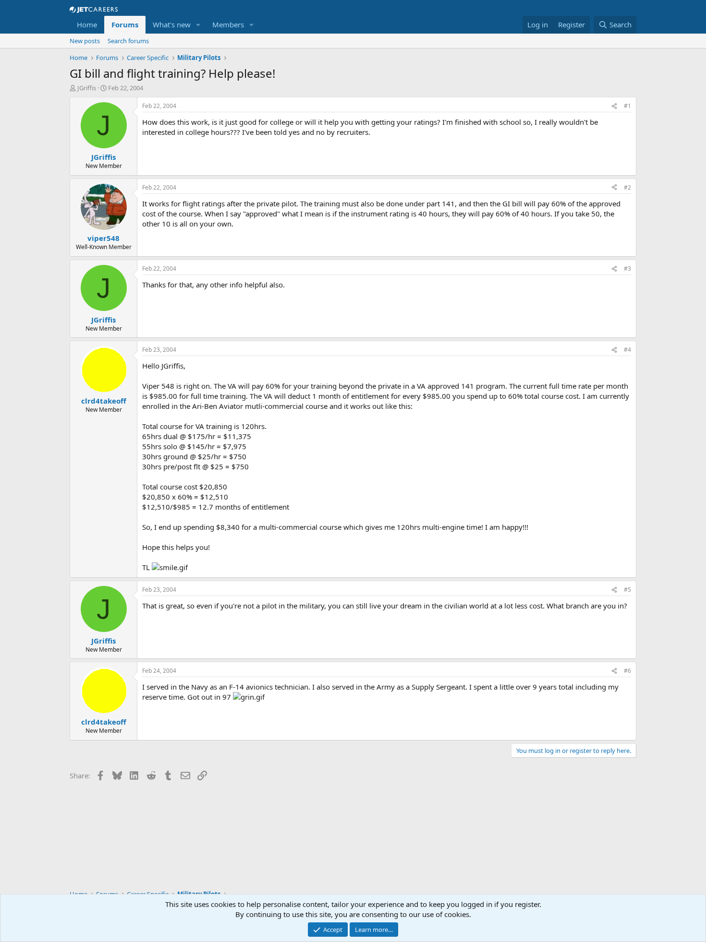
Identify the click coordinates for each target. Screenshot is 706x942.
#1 (627, 106)
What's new (172, 24)
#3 (627, 268)
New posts (85, 40)
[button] (198, 25)
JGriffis (86, 87)
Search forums (128, 40)
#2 (627, 187)
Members (228, 24)
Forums (124, 24)
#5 (627, 589)
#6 (627, 671)
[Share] (614, 106)
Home (87, 24)
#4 (627, 350)
